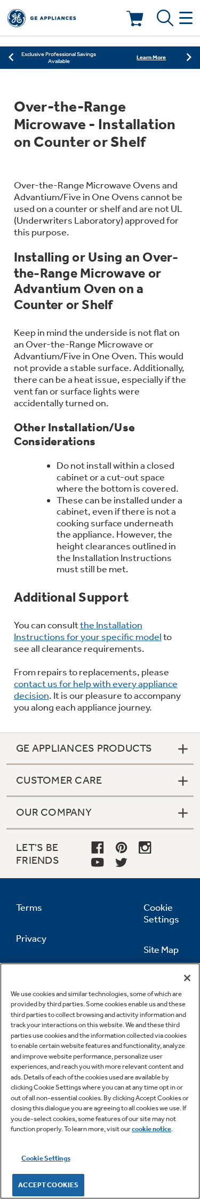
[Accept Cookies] (187, 978)
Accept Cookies (48, 1185)
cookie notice (151, 1129)
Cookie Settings (45, 1158)
